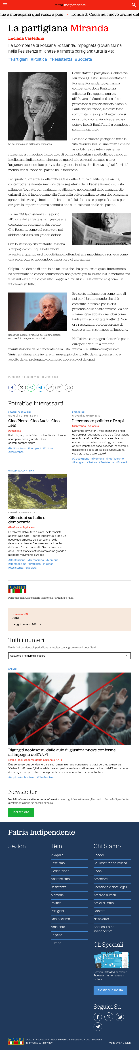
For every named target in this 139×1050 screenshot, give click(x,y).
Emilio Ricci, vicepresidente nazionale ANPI (35, 760)
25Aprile (57, 855)
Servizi (12, 669)
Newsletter (101, 919)
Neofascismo (115, 458)
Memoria (98, 458)
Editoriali (78, 412)
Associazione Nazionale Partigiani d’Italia (57, 1039)
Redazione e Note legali (110, 887)
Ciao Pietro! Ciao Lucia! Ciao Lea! (34, 423)
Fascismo (58, 863)
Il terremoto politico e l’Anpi (98, 420)
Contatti (99, 911)
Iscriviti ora (21, 812)
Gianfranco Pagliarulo (85, 426)
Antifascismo (18, 448)
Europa (56, 943)
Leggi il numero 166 (24, 624)
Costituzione (81, 458)
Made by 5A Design (120, 1043)
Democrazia (36, 560)
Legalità (56, 935)
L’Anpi (98, 871)
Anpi (13, 777)
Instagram (120, 1017)
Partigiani (19, 59)
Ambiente (58, 927)
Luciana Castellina (26, 38)
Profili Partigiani (19, 412)
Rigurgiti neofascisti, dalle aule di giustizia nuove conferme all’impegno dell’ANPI (62, 752)
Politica (40, 59)
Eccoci (99, 855)
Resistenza (62, 59)
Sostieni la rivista (110, 990)
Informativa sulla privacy (39, 1043)
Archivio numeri (105, 895)
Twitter (108, 1016)
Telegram (98, 1026)
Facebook (98, 1017)
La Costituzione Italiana (110, 863)
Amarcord (101, 879)
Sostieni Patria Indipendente (104, 929)
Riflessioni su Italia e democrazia (26, 520)
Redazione (14, 430)
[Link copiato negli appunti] (50, 388)
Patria (70, 5)
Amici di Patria (104, 903)
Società (84, 59)
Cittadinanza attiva (21, 471)
